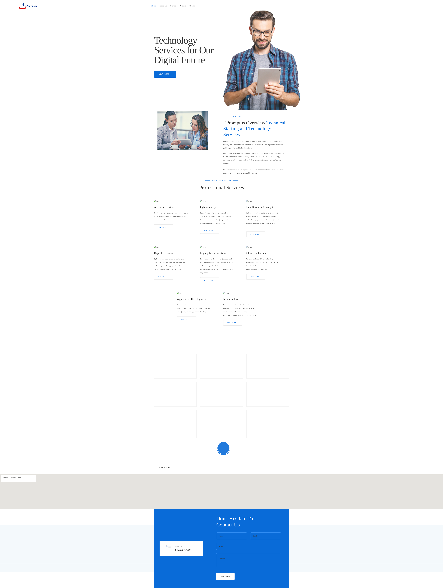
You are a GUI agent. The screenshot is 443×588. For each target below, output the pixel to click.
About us (163, 6)
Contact (192, 6)
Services (173, 6)
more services (165, 467)
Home (153, 6)
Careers (183, 6)
